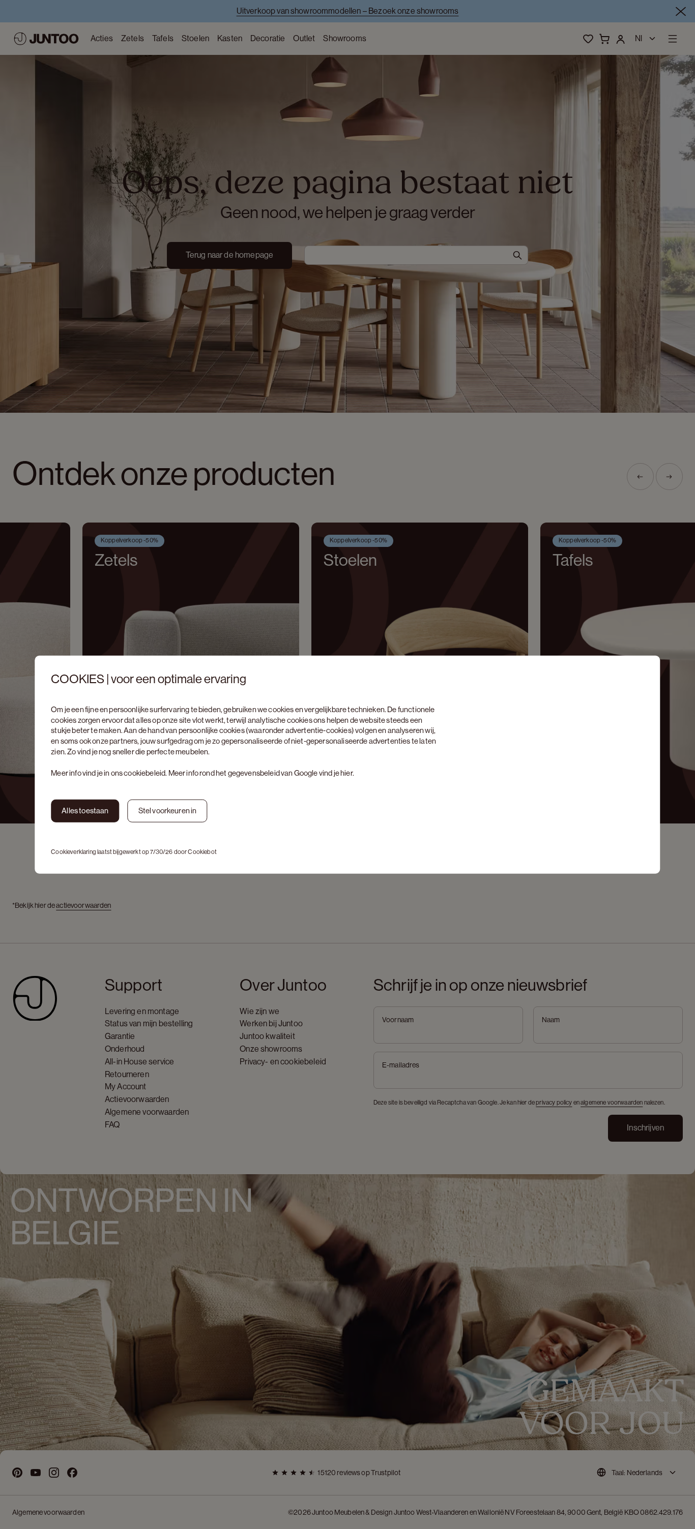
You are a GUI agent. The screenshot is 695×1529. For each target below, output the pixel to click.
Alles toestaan (85, 810)
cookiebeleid (144, 772)
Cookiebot (202, 851)
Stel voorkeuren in (167, 810)
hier (346, 772)
